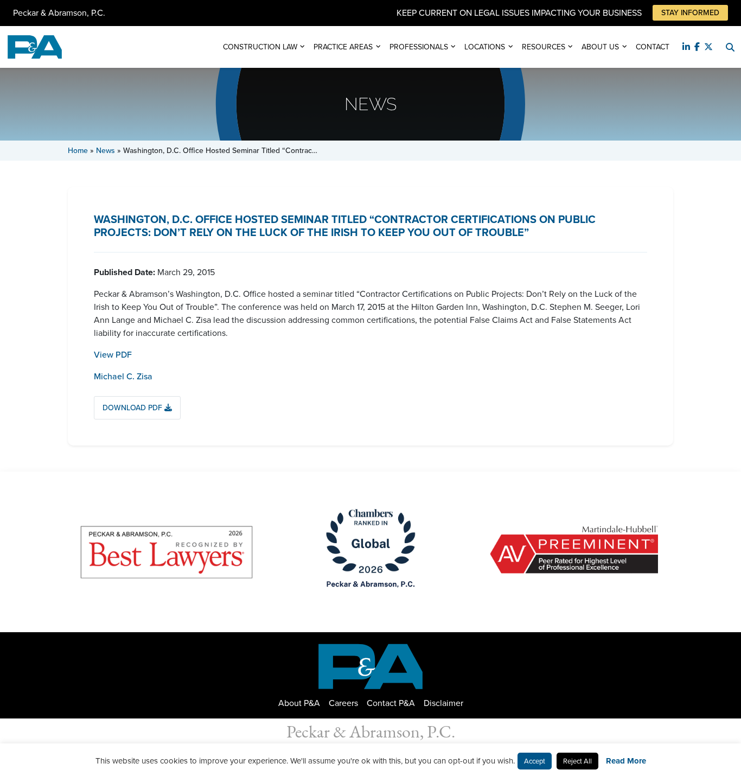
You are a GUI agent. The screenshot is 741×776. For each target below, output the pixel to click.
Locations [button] (484, 47)
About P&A (299, 703)
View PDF (113, 354)
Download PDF (133, 408)
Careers (343, 703)
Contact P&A (391, 703)
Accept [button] (534, 761)
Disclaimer (443, 703)
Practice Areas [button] (343, 47)
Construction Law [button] (260, 47)
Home (78, 150)
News (105, 150)
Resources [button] (543, 47)
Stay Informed (690, 12)
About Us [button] (600, 47)
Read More (626, 761)
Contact (652, 47)
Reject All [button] (577, 761)
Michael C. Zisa (123, 376)
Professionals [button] (418, 47)
